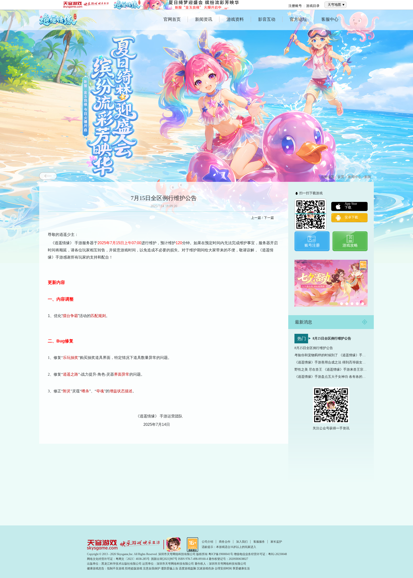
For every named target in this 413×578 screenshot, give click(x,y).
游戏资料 (235, 19)
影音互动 (266, 19)
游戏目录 (313, 6)
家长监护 (276, 541)
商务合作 (224, 541)
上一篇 (256, 218)
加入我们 (242, 541)
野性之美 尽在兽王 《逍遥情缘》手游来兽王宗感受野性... (331, 369)
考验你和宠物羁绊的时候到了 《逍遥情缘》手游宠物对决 (331, 355)
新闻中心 (354, 177)
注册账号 (295, 6)
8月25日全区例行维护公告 (332, 338)
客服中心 (329, 19)
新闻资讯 (203, 19)
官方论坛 (298, 19)
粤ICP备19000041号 (220, 554)
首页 (340, 177)
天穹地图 (334, 4)
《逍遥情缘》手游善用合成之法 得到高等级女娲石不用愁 (331, 362)
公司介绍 (207, 541)
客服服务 (259, 541)
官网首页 (172, 19)
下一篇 (269, 218)
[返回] (48, 176)
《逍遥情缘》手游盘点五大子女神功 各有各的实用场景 (331, 376)
